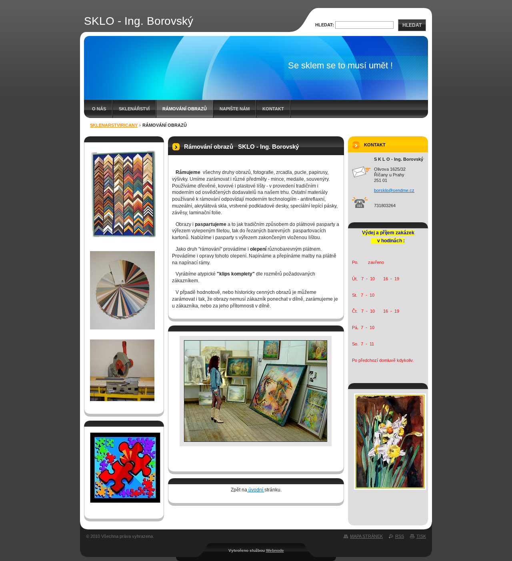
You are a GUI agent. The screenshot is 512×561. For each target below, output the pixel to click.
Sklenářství (134, 108)
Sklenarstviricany (114, 125)
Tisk (421, 536)
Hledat (412, 25)
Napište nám (235, 108)
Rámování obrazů (184, 108)
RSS (399, 536)
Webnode (275, 550)
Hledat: (324, 24)
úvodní (255, 490)
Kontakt (273, 108)
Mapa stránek (366, 536)
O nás (99, 108)
